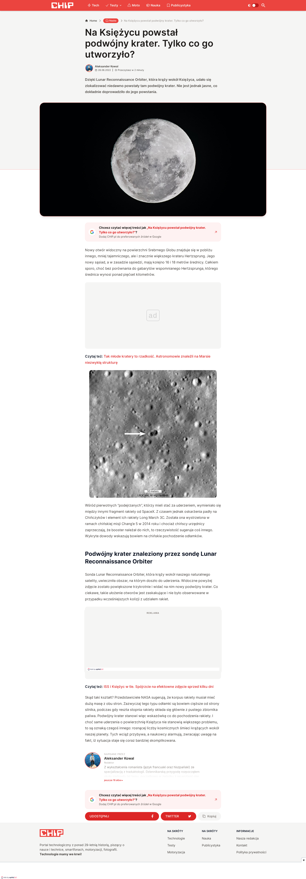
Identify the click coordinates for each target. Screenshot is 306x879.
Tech (95, 5)
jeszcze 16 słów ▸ (113, 780)
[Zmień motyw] (253, 5)
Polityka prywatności (251, 852)
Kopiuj (211, 816)
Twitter (172, 816)
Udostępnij (99, 816)
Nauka (155, 5)
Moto (136, 5)
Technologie (176, 838)
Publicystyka (181, 5)
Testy (114, 5)
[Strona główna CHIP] (62, 5)
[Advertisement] (153, 641)
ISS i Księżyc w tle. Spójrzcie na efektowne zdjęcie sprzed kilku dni (159, 686)
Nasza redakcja (247, 838)
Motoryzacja (176, 852)
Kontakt (241, 845)
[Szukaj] (263, 5)
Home (93, 20)
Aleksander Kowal (106, 66)
